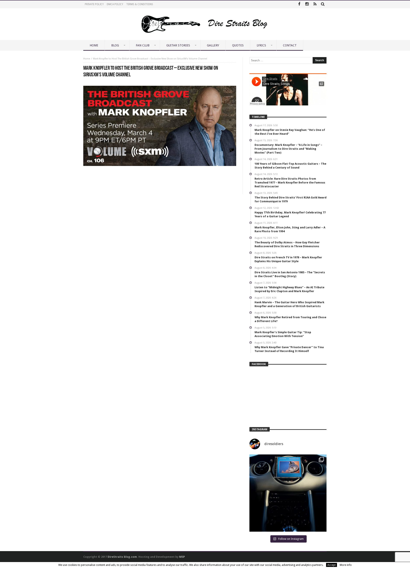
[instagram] (307, 4)
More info (346, 565)
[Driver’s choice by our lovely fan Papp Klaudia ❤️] (288, 493)
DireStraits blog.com (122, 556)
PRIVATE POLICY (94, 4)
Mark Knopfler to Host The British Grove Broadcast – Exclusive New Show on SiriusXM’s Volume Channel (150, 58)
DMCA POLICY (115, 4)
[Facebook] (299, 4)
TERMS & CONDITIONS (139, 4)
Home (86, 58)
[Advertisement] (160, 178)
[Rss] (315, 4)
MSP (182, 556)
